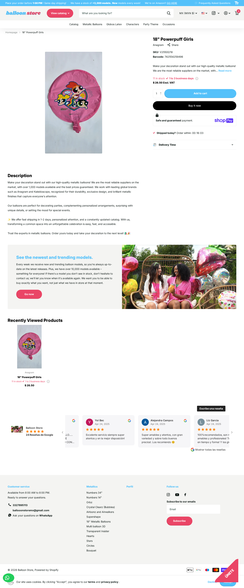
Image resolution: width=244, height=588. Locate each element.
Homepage (11, 32)
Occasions (169, 24)
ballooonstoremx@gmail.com (31, 510)
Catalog (73, 24)
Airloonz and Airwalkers (100, 511)
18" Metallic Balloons (98, 521)
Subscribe (179, 520)
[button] (161, 90)
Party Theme (150, 24)
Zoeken (169, 13)
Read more (224, 70)
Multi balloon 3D (95, 526)
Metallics (92, 486)
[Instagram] (168, 494)
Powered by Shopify (46, 569)
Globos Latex (114, 24)
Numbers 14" (94, 497)
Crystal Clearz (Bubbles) (100, 507)
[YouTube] (177, 494)
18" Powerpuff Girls (29, 377)
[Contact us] (8, 577)
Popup (196, 78)
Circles (90, 545)
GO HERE (172, 3)
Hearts (90, 535)
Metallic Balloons (92, 24)
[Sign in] (227, 13)
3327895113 (20, 505)
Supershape (93, 516)
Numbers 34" (94, 492)
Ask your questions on (32, 515)
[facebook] (185, 494)
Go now (29, 294)
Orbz (89, 502)
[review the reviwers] (71, 420)
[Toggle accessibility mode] (237, 3)
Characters (132, 24)
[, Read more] (216, 13)
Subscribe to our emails (181, 501)
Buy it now (194, 105)
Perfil (129, 486)
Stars (89, 540)
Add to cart (200, 93)
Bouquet (91, 550)
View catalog (59, 13)
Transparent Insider (97, 531)
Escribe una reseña (211, 408)
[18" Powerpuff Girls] (29, 346)
